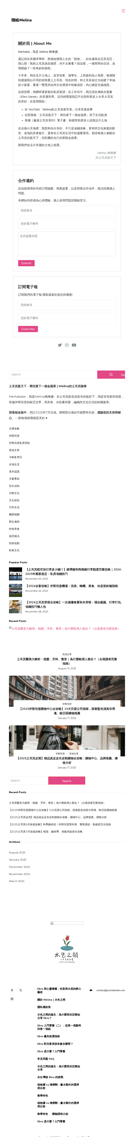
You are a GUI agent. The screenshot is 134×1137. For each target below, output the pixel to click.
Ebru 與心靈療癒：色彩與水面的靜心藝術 (59, 990)
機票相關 (14, 514)
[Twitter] (21, 990)
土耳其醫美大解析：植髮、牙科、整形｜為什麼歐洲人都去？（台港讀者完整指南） (57, 802)
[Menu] (123, 10)
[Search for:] (28, 780)
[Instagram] (12, 999)
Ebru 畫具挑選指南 (48, 1036)
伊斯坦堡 (14, 435)
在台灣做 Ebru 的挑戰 (50, 1077)
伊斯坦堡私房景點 (19, 443)
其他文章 (14, 450)
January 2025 (17, 859)
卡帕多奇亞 (15, 457)
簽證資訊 (14, 536)
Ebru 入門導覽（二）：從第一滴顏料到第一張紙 (59, 1027)
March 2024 (16, 881)
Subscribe (28, 329)
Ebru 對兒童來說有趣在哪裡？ (55, 1044)
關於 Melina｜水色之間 (51, 1000)
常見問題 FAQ (45, 1059)
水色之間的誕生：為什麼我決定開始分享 (58, 1068)
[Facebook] (12, 990)
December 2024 (19, 866)
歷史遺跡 (14, 521)
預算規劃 (14, 543)
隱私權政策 (44, 1007)
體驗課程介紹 (60, 1114)
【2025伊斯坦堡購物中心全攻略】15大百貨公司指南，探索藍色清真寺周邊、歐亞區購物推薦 (63, 810)
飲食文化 (14, 550)
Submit (26, 263)
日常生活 (14, 507)
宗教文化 (14, 493)
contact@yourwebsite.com (110, 990)
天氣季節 (14, 478)
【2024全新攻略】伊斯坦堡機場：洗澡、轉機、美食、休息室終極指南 (71, 586)
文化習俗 (14, 500)
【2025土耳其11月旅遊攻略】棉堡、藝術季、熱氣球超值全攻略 (46, 831)
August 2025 (17, 852)
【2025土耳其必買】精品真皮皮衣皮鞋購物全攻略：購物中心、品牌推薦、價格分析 (58, 817)
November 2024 (19, 874)
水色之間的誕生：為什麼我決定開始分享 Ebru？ (58, 1016)
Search (123, 375)
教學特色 (42, 1095)
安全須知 (14, 485)
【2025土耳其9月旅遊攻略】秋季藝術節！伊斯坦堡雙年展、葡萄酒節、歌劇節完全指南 (60, 824)
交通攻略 (14, 428)
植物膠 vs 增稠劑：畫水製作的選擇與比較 (58, 1086)
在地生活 (14, 464)
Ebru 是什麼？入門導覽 (51, 1051)
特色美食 (14, 528)
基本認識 (14, 471)
